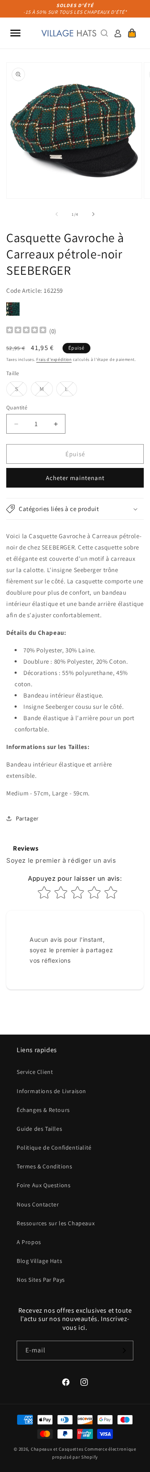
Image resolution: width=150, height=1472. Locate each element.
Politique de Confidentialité (54, 1147)
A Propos (29, 1242)
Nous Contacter (38, 1204)
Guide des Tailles (39, 1128)
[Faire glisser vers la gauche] (57, 214)
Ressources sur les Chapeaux (56, 1223)
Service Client (35, 1072)
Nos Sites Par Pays (41, 1279)
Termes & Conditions (44, 1166)
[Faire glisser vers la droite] (93, 214)
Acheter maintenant (75, 478)
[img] (26, 331)
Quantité (16, 407)
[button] (15, 33)
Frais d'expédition (54, 359)
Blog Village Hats (39, 1261)
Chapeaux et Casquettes (57, 1449)
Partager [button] (27, 818)
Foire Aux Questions (43, 1185)
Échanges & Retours (43, 1110)
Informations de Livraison (51, 1091)
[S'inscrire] (124, 1350)
